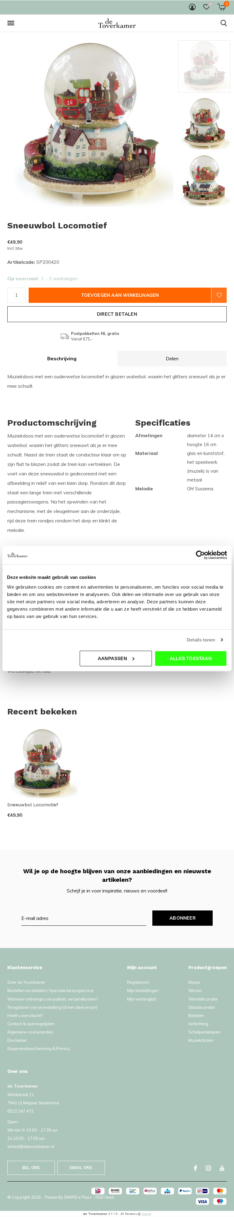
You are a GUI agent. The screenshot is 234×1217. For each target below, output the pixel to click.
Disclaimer (17, 1040)
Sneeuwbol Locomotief (32, 805)
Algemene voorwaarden (30, 1032)
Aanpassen (112, 658)
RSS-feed (104, 1197)
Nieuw (194, 982)
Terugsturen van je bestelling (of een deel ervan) (52, 1007)
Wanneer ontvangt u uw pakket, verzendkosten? (52, 999)
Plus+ (86, 1197)
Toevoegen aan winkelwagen (120, 295)
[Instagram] (208, 1168)
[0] (221, 7)
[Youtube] (222, 1168)
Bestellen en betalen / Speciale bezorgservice (50, 990)
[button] (11, 23)
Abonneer (182, 918)
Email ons (81, 1167)
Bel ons (31, 1167)
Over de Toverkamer (26, 982)
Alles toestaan (191, 658)
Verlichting (198, 1023)
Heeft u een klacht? (25, 1015)
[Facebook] (195, 1168)
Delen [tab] (172, 358)
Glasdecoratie (201, 1007)
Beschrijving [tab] (61, 358)
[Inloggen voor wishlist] (219, 295)
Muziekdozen (200, 1040)
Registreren (138, 982)
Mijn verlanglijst (141, 999)
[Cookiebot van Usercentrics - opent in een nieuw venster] (200, 555)
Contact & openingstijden (31, 1023)
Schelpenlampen (204, 1032)
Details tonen (201, 639)
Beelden (196, 1015)
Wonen (195, 990)
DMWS (70, 1197)
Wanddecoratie (203, 999)
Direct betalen (117, 314)
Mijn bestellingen (143, 990)
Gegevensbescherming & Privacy (38, 1048)
